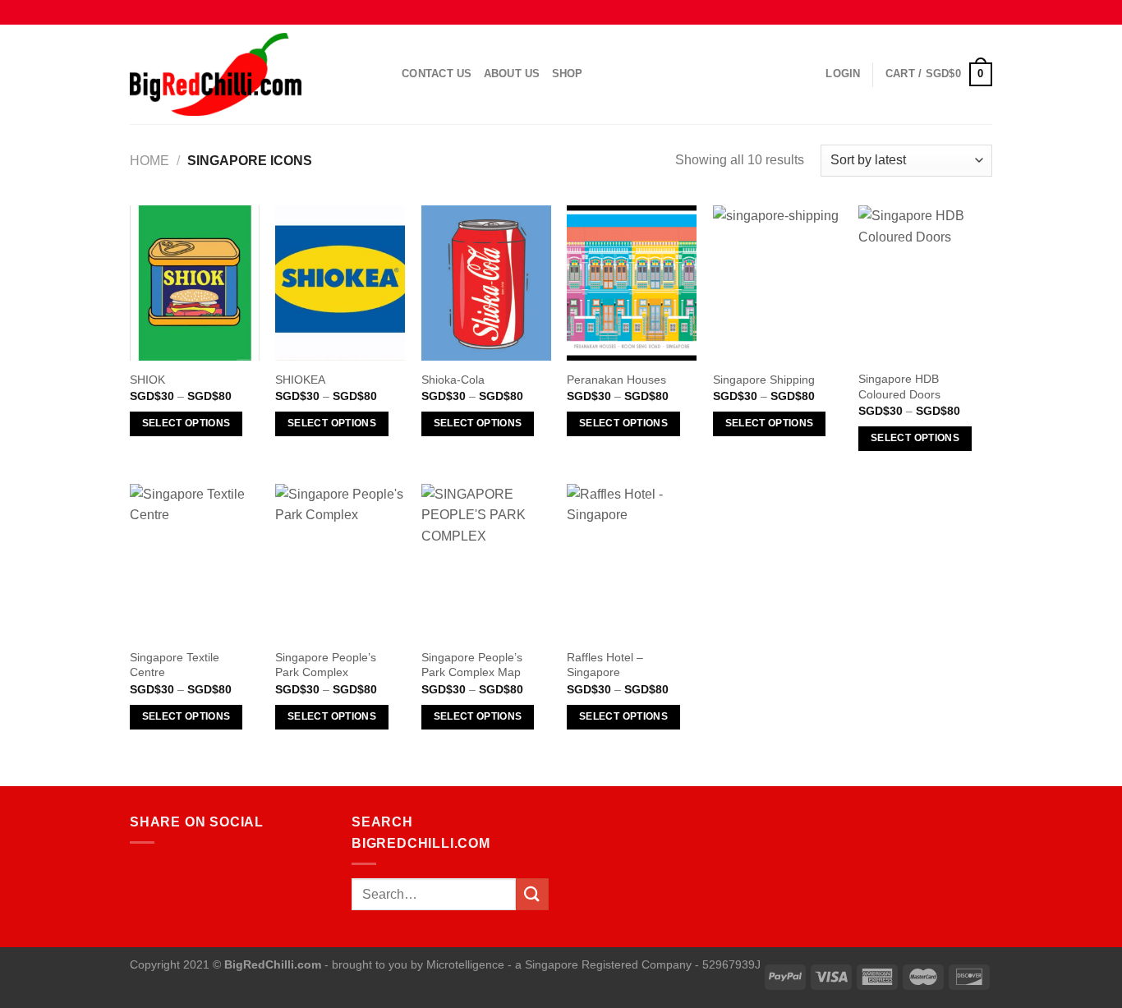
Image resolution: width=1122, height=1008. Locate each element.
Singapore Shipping (764, 379)
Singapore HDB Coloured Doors (899, 386)
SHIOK (147, 379)
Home (149, 161)
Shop (567, 73)
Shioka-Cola (453, 379)
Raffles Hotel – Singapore (605, 665)
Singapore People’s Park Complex (325, 665)
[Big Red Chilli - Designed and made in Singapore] (253, 74)
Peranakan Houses (616, 379)
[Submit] (532, 894)
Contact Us (437, 73)
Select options (186, 423)
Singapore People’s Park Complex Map (471, 665)
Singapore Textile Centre (174, 665)
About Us (512, 73)
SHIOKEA (300, 379)
